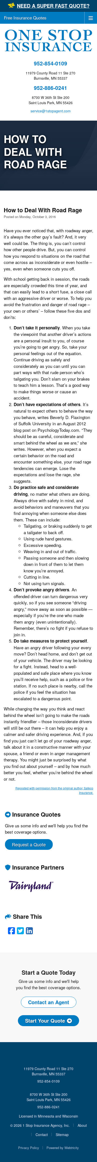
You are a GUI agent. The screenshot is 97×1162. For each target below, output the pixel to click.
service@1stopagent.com (51, 110)
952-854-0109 (50, 63)
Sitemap (62, 1134)
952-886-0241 (50, 88)
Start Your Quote (45, 1020)
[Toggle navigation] (91, 17)
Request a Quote (29, 844)
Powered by (63, 1147)
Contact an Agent (48, 1002)
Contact (42, 1134)
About (82, 1125)
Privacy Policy (28, 1147)
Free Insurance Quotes (25, 17)
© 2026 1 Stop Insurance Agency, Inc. (40, 1125)
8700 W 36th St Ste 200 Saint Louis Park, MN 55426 (49, 1097)
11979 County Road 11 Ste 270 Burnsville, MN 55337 (48, 1071)
